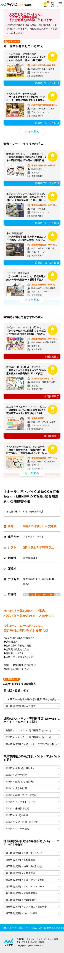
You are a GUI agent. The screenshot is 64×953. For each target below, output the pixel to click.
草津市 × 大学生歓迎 (16, 788)
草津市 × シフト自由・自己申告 (22, 822)
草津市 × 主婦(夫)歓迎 (17, 815)
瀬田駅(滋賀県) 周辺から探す (20, 706)
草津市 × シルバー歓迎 (17, 828)
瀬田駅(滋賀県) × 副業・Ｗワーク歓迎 (25, 879)
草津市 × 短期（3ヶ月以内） (20, 781)
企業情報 (20, 939)
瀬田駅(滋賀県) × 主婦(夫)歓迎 (21, 900)
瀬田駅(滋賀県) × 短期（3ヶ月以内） (24, 866)
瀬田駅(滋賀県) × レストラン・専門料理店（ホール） (33, 744)
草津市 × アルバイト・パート (21, 801)
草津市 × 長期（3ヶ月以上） (20, 768)
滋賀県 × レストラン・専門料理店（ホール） (29, 730)
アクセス (30, 939)
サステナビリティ (44, 939)
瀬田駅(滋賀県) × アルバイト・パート (25, 886)
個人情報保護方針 (37, 942)
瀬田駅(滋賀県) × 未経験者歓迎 (22, 893)
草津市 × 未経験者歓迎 (17, 808)
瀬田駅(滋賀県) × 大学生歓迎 (20, 873)
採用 (56, 939)
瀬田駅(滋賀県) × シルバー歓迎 (22, 913)
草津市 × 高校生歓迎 (16, 775)
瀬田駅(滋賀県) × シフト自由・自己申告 (26, 906)
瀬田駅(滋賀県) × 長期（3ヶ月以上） (24, 853)
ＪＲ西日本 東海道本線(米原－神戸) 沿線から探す (31, 699)
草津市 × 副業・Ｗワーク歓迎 (21, 795)
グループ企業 (22, 942)
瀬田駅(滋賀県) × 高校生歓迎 (20, 859)
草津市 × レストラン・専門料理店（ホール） (29, 737)
